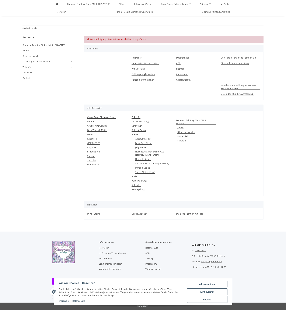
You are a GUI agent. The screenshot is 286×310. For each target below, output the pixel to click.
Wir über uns (138, 68)
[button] (47, 61)
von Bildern (93, 164)
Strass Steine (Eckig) (145, 172)
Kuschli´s (92, 138)
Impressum (64, 301)
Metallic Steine (142, 167)
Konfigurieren (207, 291)
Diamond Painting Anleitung (216, 11)
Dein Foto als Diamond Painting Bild (135, 11)
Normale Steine (143, 159)
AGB (178, 63)
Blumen (91, 121)
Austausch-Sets (143, 138)
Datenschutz (78, 301)
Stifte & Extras (139, 130)
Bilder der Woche (186, 132)
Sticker (135, 176)
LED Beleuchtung (140, 121)
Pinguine (91, 147)
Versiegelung (138, 189)
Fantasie (181, 140)
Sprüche (91, 160)
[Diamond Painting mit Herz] (57, 4)
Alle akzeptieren (207, 284)
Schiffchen (137, 125)
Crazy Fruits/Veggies (97, 125)
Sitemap (180, 68)
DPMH (90, 134)
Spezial (90, 156)
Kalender (136, 185)
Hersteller (137, 57)
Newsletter (200, 250)
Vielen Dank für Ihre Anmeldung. (237, 93)
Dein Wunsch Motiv (97, 130)
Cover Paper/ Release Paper (36, 61)
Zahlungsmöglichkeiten (143, 74)
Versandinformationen (143, 79)
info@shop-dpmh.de (211, 261)
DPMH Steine (93, 213)
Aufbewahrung (139, 180)
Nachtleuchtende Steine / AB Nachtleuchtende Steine (149, 153)
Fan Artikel (182, 136)
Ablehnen (207, 299)
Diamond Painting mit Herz (189, 213)
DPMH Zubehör (139, 213)
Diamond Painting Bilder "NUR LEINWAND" (191, 122)
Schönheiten (93, 151)
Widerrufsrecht (183, 79)
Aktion (180, 127)
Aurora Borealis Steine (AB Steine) (152, 163)
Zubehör (26, 67)
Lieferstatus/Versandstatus (145, 63)
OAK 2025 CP (93, 143)
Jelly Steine (140, 147)
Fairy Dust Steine (143, 143)
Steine (135, 134)
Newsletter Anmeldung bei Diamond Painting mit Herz (239, 87)
